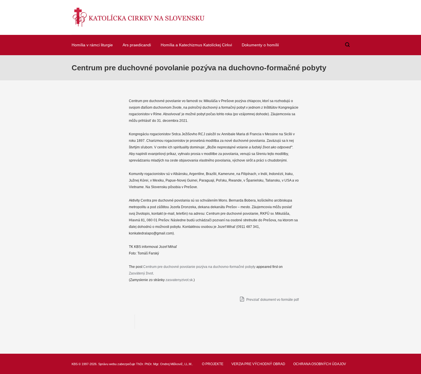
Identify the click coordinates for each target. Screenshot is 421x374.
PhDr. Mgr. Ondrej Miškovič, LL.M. (168, 364)
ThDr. (140, 364)
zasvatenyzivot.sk (179, 280)
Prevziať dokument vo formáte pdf (272, 300)
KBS (75, 364)
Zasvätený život (141, 273)
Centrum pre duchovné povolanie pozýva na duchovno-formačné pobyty (199, 267)
